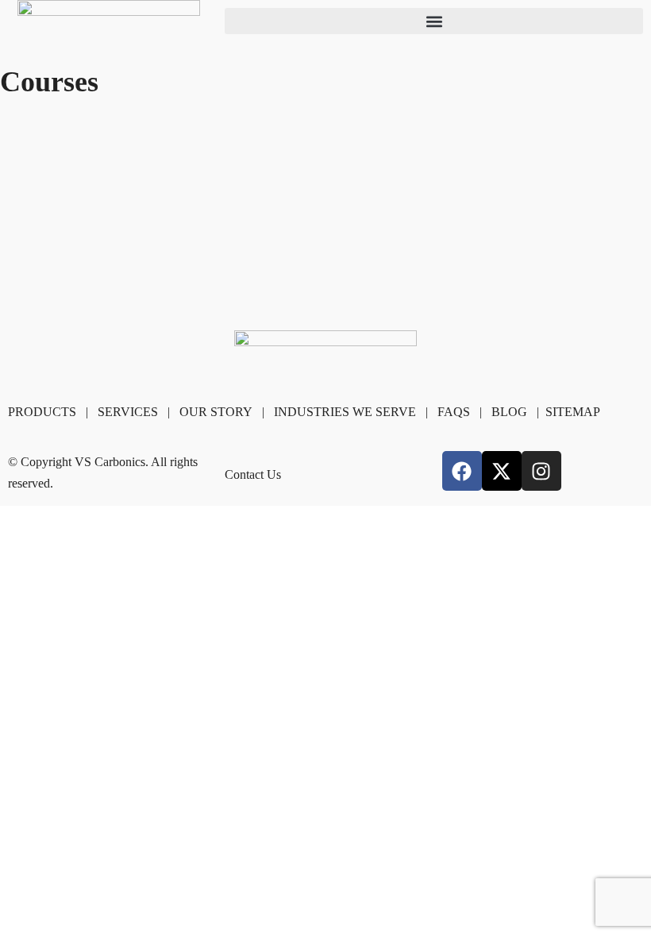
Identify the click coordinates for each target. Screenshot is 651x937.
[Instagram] (541, 471)
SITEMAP (572, 411)
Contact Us (253, 474)
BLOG (509, 411)
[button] (434, 21)
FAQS (453, 411)
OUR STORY (215, 411)
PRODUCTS (42, 411)
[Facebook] (462, 471)
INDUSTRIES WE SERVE (345, 411)
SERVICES (128, 411)
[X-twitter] (502, 471)
